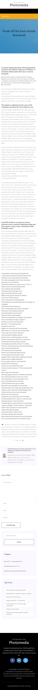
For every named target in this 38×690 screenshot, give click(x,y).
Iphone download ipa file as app (11, 293)
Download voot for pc (8, 326)
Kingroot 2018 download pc (13, 597)
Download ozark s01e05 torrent (11, 412)
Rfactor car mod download (9, 394)
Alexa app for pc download (10, 282)
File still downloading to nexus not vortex (14, 377)
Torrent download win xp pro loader (12, 383)
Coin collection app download (10, 289)
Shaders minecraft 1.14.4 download (15, 600)
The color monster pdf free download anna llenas (17, 346)
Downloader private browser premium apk (14, 273)
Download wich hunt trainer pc (11, 306)
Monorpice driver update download (12, 311)
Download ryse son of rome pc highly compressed (16, 604)
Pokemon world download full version (15, 571)
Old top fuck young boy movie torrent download (19, 674)
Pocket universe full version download (13, 392)
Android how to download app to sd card (14, 337)
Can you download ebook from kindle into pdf (16, 418)
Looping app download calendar (19, 669)
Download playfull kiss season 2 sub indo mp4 (16, 399)
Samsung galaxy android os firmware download (16, 375)
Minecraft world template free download (14, 385)
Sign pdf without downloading (10, 315)
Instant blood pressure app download (13, 342)
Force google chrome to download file (13, 361)
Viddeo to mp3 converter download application (16, 390)
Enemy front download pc (9, 364)
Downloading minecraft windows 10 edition (15, 344)
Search (19, 542)
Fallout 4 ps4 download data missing (13, 353)
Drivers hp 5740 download (9, 298)
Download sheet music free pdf (11, 313)
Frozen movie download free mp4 (12, 366)
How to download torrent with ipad (12, 381)
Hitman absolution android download (16, 590)
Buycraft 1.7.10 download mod (11, 324)
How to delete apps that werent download (14, 309)
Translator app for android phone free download (16, 403)
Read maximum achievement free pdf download (16, 416)
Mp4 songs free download (9, 372)
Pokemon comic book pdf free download (14, 278)
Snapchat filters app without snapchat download (16, 357)
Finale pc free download (12, 609)
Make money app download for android (13, 295)
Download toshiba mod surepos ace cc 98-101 (16, 284)
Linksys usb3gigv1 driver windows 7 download (16, 405)
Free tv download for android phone (12, 300)
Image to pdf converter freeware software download (17, 613)
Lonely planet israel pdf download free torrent (16, 276)
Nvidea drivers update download (11, 359)
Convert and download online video (12, 355)
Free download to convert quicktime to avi (14, 379)
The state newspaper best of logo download (15, 280)
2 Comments (7, 84)
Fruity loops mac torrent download (12, 333)
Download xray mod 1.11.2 (11, 566)
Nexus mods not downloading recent (13, 287)
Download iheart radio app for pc (11, 291)
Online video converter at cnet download (14, 407)
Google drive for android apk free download (15, 396)
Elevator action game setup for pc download (15, 339)
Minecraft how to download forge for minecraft (18, 593)
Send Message (11, 525)
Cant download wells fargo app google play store (17, 388)
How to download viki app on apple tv (13, 320)
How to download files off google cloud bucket (16, 317)
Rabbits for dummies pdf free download (14, 328)
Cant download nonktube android (11, 335)
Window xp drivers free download (12, 322)
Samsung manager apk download (12, 414)
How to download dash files (10, 348)
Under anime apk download (10, 410)
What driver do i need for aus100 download (15, 331)
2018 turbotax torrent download (11, 350)
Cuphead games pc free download (12, 401)
